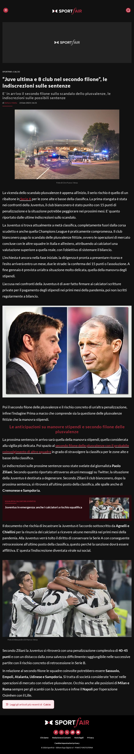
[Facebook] (55, 732)
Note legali (79, 737)
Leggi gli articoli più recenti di (30, 704)
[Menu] (5, 10)
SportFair (7, 72)
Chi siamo (44, 737)
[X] (67, 732)
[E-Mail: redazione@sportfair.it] (78, 732)
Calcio (16, 72)
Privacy (90, 737)
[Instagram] (61, 732)
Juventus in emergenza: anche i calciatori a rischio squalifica (43, 507)
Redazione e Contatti (61, 737)
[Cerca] (128, 10)
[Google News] (72, 732)
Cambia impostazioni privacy (67, 743)
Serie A (25, 199)
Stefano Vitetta (10, 103)
